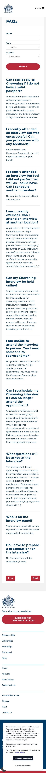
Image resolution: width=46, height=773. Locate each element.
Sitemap (5, 701)
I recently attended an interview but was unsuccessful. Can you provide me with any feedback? (22, 137)
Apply (4, 658)
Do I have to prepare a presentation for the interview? (22, 549)
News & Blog (8, 680)
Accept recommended (23, 758)
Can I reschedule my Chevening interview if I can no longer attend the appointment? (22, 398)
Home (5, 668)
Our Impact (7, 652)
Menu (38, 8)
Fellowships (7, 647)
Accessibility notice (10, 695)
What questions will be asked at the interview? (21, 458)
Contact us (7, 712)
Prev (10, 578)
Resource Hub (8, 635)
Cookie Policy (19, 753)
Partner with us (8, 685)
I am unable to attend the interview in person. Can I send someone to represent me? (22, 348)
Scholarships (7, 641)
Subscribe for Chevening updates (23, 619)
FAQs (4, 707)
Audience (10, 53)
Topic (8, 43)
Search (9, 33)
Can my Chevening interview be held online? (21, 282)
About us (6, 674)
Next (35, 578)
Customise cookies (23, 766)
